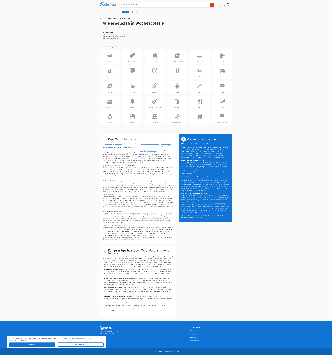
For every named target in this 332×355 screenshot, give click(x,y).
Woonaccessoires (113, 18)
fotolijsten (143, 151)
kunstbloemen (152, 151)
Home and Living (220, 203)
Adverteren (193, 334)
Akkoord (32, 344)
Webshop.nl (196, 327)
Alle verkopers (194, 337)
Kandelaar (184, 217)
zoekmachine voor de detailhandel (115, 264)
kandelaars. (134, 158)
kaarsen (113, 158)
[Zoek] (212, 5)
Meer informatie (80, 344)
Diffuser (200, 217)
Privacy (192, 331)
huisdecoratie (166, 154)
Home (104, 18)
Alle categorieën (194, 340)
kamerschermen (214, 215)
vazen (222, 215)
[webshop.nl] (108, 4)
